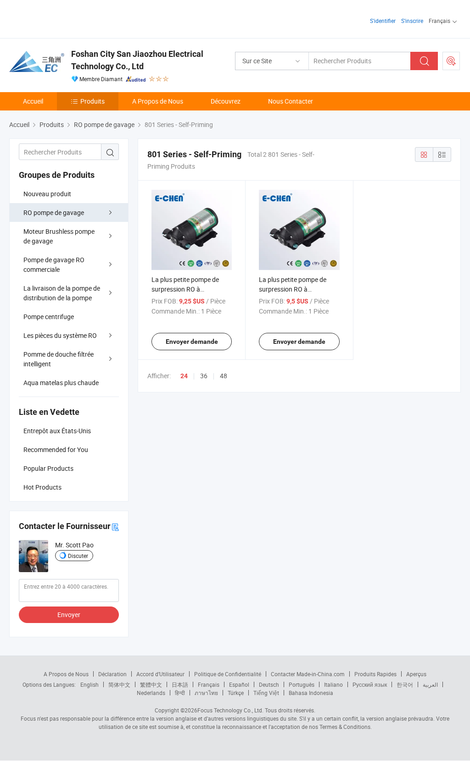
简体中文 (119, 684)
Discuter (78, 555)
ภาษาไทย (206, 692)
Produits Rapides (375, 674)
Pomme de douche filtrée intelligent (58, 359)
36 (203, 375)
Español (239, 684)
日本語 (180, 684)
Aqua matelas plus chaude (61, 382)
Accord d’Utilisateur (160, 674)
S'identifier (383, 20)
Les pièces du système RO (60, 335)
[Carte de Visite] (115, 526)
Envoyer (68, 614)
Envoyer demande (192, 341)
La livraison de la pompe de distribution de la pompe (61, 293)
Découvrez (226, 101)
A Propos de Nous (157, 101)
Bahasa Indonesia (311, 692)
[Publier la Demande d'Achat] (451, 61)
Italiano (333, 684)
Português (301, 684)
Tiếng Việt (266, 692)
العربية (430, 684)
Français (208, 684)
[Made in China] (68, 18)
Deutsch (269, 684)
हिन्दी (180, 692)
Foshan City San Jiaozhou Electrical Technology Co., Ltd (137, 60)
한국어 (405, 684)
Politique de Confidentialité (227, 674)
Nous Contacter (290, 101)
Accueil (33, 101)
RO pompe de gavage (53, 212)
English (89, 684)
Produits (92, 101)
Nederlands (151, 692)
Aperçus (416, 674)
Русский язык (369, 684)
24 (184, 376)
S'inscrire (412, 20)
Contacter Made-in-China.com (308, 674)
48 (223, 375)
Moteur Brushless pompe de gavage (59, 236)
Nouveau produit (47, 193)
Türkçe (236, 692)
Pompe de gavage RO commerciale (53, 264)
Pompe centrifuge (48, 316)
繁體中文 (151, 684)
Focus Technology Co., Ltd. (230, 710)
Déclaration (112, 674)
